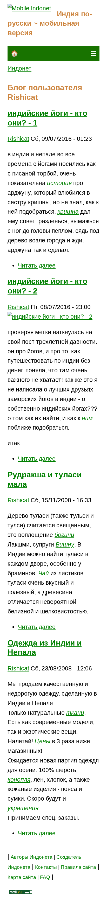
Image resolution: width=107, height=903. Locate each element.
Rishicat (18, 138)
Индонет (19, 68)
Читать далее (37, 265)
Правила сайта (78, 867)
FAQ (45, 877)
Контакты (46, 867)
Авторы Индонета (31, 857)
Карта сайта (22, 877)
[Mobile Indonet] (29, 8)
